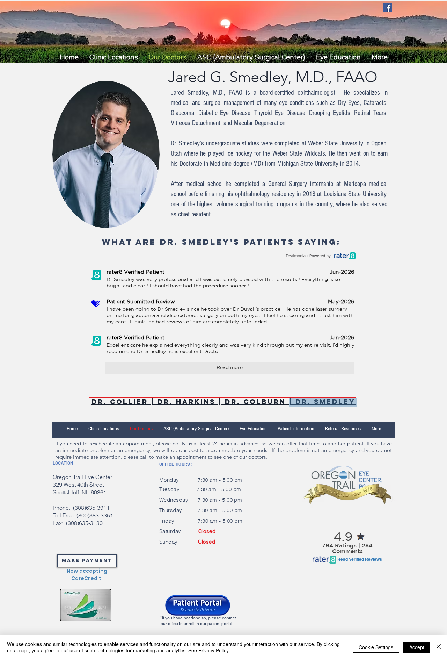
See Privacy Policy (208, 650)
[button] (251, 57)
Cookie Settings (376, 647)
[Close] (438, 647)
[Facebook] (387, 7)
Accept (416, 647)
